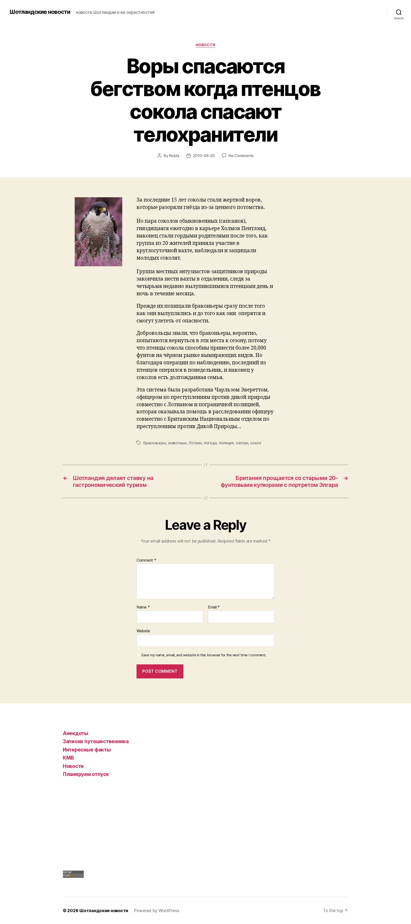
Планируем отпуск (86, 774)
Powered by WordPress (156, 910)
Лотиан (195, 442)
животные (177, 442)
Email (214, 607)
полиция (226, 442)
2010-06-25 (204, 155)
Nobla (174, 155)
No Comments (241, 155)
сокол (255, 442)
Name (143, 607)
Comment (146, 560)
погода (210, 442)
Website (143, 630)
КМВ (68, 758)
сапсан (242, 442)
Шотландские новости (40, 12)
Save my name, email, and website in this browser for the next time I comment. (203, 655)
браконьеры (154, 442)
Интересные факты (87, 750)
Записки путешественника (96, 741)
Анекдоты (75, 733)
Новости (205, 45)
